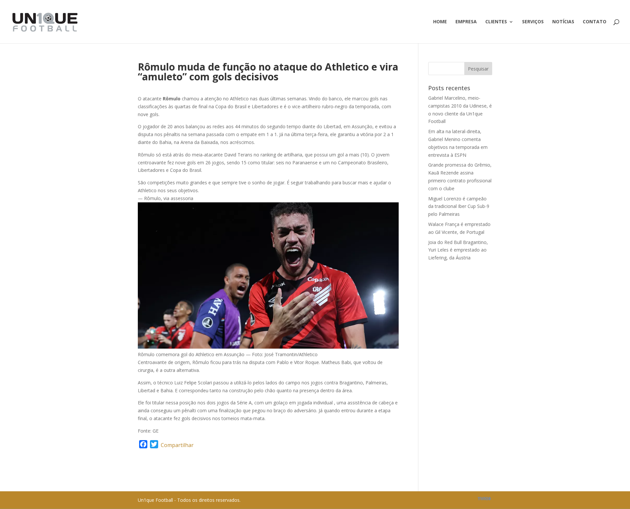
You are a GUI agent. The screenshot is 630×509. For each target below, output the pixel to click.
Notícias (563, 22)
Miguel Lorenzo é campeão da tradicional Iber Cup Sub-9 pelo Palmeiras (458, 206)
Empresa (466, 22)
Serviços (533, 22)
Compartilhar (177, 445)
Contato (594, 22)
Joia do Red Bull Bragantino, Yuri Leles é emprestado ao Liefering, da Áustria (458, 250)
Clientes (496, 22)
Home (440, 22)
